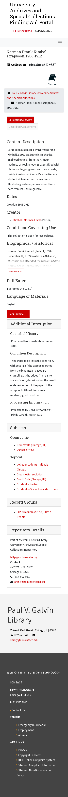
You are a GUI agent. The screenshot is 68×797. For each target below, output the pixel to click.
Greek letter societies (30, 474)
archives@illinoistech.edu (29, 582)
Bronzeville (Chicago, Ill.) (31, 445)
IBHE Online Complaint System (36, 760)
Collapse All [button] (18, 314)
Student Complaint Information (37, 765)
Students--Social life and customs (37, 489)
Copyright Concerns (29, 755)
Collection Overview (20, 120)
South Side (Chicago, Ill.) (31, 479)
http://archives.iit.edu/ (23, 557)
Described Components (22, 127)
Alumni (22, 735)
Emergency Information (32, 725)
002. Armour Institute (29, 512)
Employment (26, 730)
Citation (52, 84)
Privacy (22, 750)
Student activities (27, 484)
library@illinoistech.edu (24, 640)
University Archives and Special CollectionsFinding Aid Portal (32, 13)
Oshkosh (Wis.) (25, 450)
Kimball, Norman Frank (27, 220)
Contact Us (18, 710)
